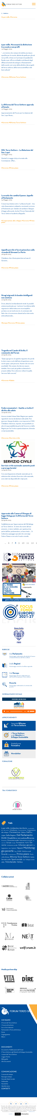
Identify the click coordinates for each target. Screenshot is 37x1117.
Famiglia (13, 842)
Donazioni (4, 840)
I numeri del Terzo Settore (9, 1054)
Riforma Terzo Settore (20, 857)
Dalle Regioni (11, 835)
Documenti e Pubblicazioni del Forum (12, 1050)
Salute (32, 857)
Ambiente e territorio (18, 828)
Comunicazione (22, 830)
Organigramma (5, 1034)
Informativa (24, 1114)
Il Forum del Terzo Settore (9, 1023)
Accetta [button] (18, 1114)
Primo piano (23, 854)
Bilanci (3, 1037)
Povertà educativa (12, 854)
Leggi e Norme (5, 1057)
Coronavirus (14, 832)
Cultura (23, 832)
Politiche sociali (26, 851)
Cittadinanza (13, 830)
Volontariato (10, 862)
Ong (15, 851)
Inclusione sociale (12, 845)
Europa (8, 842)
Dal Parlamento (25, 835)
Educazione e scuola (25, 840)
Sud (24, 859)
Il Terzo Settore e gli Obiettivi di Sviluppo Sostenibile (16, 1052)
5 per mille (5, 828)
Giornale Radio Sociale (8, 1079)
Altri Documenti (6, 1061)
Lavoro (13, 848)
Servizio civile (6, 859)
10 (23, 543)
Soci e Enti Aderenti (7, 1027)
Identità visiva (5, 1086)
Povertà (4, 854)
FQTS (27, 842)
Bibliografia (4, 1059)
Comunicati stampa (7, 1074)
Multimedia (4, 1081)
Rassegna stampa (6, 1076)
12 (32, 543)
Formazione (7, 761)
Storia (3, 1032)
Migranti (20, 848)
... (5, 543)
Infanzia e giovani (25, 845)
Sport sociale (16, 859)
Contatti (5, 1089)
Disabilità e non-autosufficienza (20, 838)
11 (27, 543)
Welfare (20, 862)
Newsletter (4, 1083)
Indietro (5, 13)
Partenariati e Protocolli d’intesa (11, 1030)
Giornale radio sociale (12, 694)
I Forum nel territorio (7, 1025)
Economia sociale (13, 840)
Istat (10, 848)
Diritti (4, 838)
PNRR (19, 851)
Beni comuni (6, 830)
